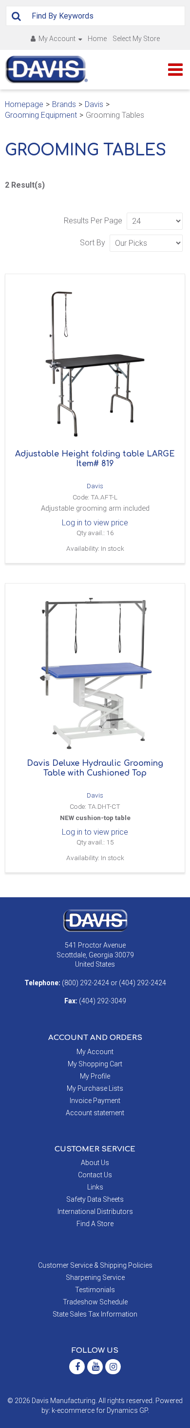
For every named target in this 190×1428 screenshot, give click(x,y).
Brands (64, 104)
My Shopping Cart (95, 1064)
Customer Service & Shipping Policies (95, 1265)
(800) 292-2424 (85, 983)
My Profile (95, 1076)
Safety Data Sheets (95, 1199)
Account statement (95, 1113)
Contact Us (95, 1175)
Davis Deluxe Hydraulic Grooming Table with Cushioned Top (95, 768)
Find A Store (95, 1224)
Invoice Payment (95, 1100)
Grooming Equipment (41, 115)
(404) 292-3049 (102, 1001)
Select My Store (136, 39)
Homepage (24, 104)
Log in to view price (95, 522)
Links (95, 1187)
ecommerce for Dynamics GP (102, 1410)
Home (97, 39)
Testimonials (95, 1290)
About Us (95, 1163)
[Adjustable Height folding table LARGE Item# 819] (95, 364)
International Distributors (95, 1211)
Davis (94, 104)
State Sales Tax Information (95, 1314)
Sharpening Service (95, 1277)
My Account (57, 39)
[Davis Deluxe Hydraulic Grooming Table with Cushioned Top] (95, 673)
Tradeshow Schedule (95, 1302)
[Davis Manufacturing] (46, 70)
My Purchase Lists (95, 1088)
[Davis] (95, 920)
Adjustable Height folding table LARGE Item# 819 (95, 459)
